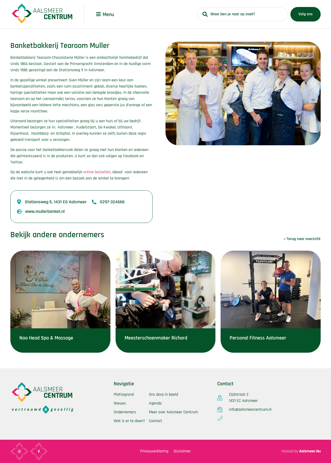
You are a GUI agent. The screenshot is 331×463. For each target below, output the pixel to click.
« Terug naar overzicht (302, 239)
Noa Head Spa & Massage (46, 338)
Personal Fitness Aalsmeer (258, 338)
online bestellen (96, 172)
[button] (98, 14)
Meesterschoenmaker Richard (156, 338)
